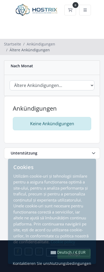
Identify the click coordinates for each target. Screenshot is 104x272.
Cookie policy (63, 241)
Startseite (12, 44)
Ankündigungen (41, 44)
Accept (74, 254)
